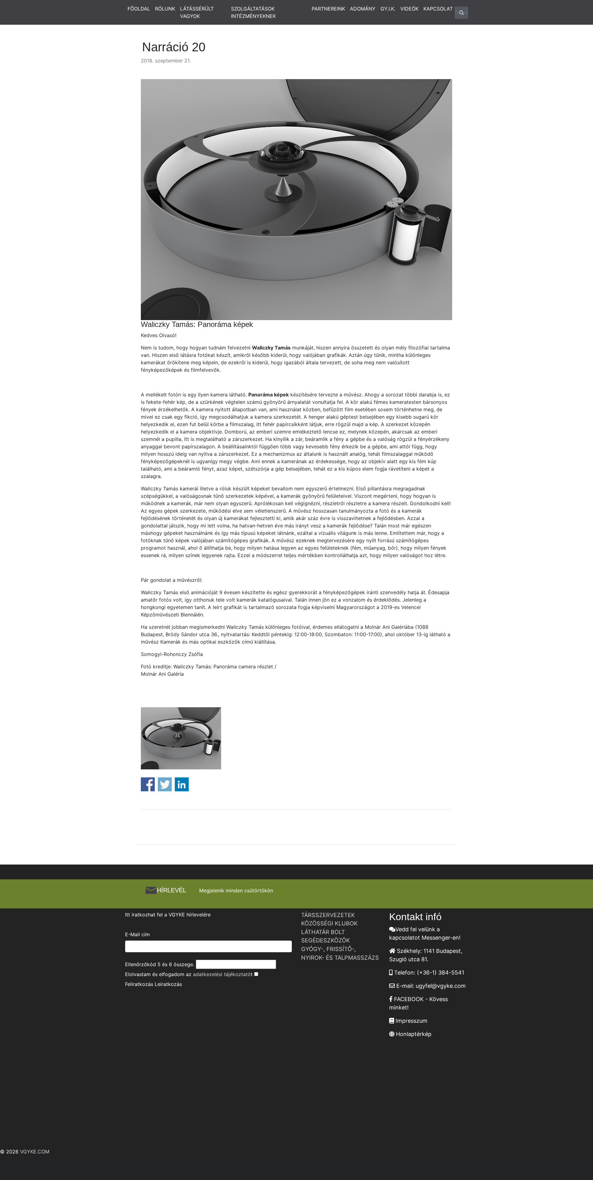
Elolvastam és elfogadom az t (189, 974)
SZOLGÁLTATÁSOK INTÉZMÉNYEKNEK (253, 12)
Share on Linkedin (182, 784)
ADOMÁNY (363, 9)
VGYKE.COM (34, 1151)
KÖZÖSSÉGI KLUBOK (329, 923)
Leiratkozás (168, 984)
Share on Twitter (165, 784)
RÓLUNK (165, 9)
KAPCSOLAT (438, 9)
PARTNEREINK (328, 9)
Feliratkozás (139, 984)
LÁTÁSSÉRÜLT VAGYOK (197, 12)
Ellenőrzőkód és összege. (159, 964)
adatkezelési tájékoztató (222, 974)
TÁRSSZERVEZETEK (328, 914)
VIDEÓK (409, 9)
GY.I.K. (388, 9)
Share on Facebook (148, 784)
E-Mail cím (137, 934)
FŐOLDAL (139, 9)
